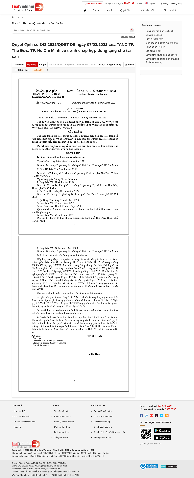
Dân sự (149, 35)
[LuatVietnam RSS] (167, 416)
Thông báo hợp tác (102, 437)
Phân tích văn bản (62, 416)
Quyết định (125, 10)
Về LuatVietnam (94, 3)
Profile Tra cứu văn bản (25, 421)
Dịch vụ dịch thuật (62, 427)
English (152, 3)
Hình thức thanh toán (103, 416)
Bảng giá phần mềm (103, 411)
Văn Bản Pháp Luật (20, 475)
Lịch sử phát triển (22, 416)
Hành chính (151, 47)
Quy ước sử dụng (102, 421)
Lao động (150, 51)
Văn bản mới (147, 10)
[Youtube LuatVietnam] (151, 416)
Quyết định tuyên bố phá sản (159, 55)
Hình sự (149, 39)
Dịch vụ (139, 3)
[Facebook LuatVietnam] (141, 416)
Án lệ (109, 10)
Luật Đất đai (55, 475)
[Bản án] (28, 6)
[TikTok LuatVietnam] (156, 416)
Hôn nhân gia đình (154, 31)
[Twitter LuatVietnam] (161, 416)
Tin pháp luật (170, 10)
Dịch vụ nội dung (61, 432)
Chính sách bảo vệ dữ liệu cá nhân (109, 432)
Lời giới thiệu (20, 411)
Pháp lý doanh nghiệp (64, 421)
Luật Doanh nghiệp (39, 475)
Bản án (96, 10)
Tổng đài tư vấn (61, 437)
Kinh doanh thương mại (157, 43)
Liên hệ (17, 427)
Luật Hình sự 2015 (70, 475)
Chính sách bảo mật (103, 427)
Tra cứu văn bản (61, 411)
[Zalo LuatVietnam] (146, 416)
